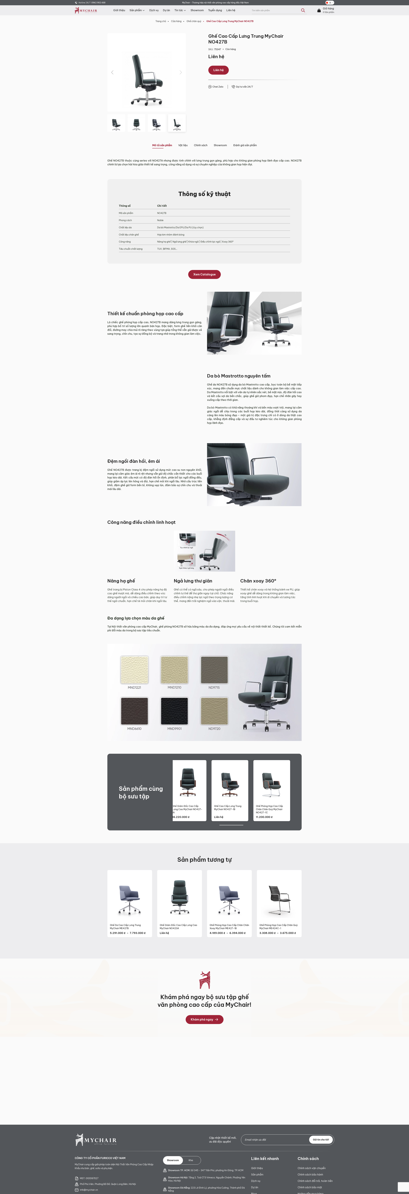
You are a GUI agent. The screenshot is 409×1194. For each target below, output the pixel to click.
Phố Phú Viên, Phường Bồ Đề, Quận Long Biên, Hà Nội (108, 1184)
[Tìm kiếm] (303, 10)
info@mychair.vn (89, 1189)
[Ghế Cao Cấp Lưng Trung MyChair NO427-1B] (230, 781)
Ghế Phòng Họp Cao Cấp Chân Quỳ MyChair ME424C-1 (278, 927)
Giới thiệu (119, 10)
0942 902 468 (98, 2)
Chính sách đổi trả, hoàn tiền (315, 1180)
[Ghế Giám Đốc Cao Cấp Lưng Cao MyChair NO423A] (179, 895)
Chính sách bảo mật (310, 1187)
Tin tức (178, 10)
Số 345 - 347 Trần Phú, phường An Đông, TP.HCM (205, 1170)
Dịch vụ (153, 10)
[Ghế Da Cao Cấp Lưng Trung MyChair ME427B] (129, 895)
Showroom (197, 10)
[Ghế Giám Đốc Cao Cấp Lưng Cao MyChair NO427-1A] (188, 781)
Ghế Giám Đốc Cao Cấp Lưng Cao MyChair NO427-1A (187, 809)
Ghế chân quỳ (194, 21)
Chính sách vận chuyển (312, 1168)
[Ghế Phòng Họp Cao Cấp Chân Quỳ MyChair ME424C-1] (279, 895)
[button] (112, 72)
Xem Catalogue (204, 274)
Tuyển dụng (215, 10)
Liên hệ (230, 10)
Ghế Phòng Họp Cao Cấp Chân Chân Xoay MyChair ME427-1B (229, 927)
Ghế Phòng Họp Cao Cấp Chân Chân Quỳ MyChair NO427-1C (269, 809)
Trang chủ (160, 21)
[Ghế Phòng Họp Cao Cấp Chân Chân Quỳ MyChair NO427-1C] (271, 781)
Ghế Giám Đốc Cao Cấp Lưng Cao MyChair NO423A (178, 927)
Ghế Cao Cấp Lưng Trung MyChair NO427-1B (227, 808)
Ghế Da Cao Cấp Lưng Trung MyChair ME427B (125, 927)
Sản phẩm (136, 10)
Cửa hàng (176, 21)
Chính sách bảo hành (310, 1174)
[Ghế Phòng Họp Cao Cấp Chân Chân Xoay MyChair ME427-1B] (229, 895)
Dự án (166, 10)
